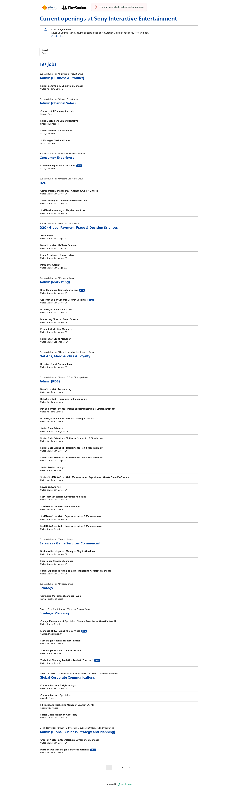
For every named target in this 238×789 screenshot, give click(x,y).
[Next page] (134, 767)
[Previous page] (103, 767)
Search (45, 50)
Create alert (57, 36)
